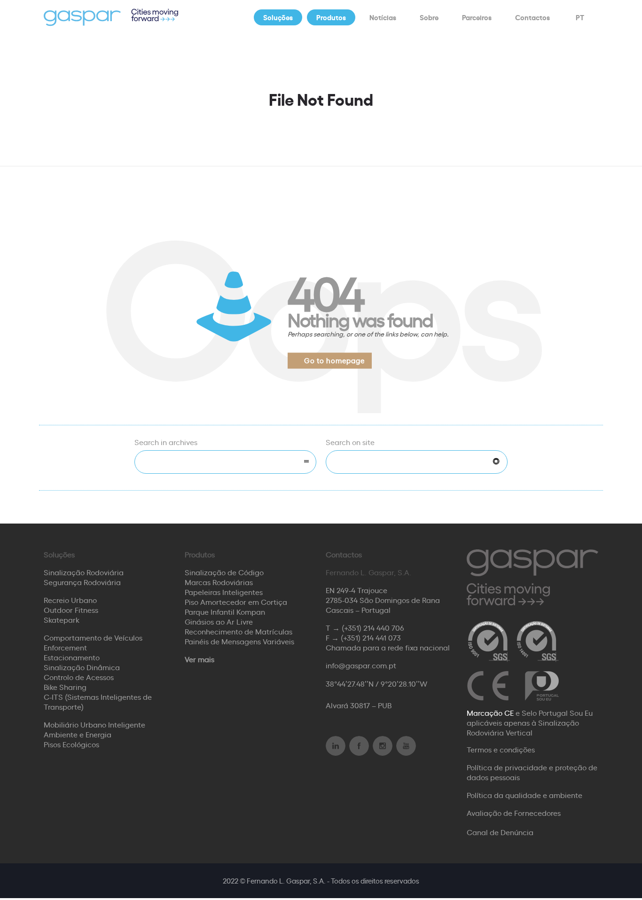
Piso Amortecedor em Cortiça (236, 601)
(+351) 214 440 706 (373, 627)
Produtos (331, 17)
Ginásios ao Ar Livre (219, 621)
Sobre (429, 17)
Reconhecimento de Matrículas (238, 631)
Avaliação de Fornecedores (514, 812)
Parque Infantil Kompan (225, 611)
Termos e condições (501, 749)
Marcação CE (490, 712)
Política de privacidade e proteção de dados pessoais (532, 772)
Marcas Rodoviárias (219, 582)
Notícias (382, 17)
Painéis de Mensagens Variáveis (239, 641)
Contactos (532, 17)
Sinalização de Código (224, 572)
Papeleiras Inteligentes (224, 592)
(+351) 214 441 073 (371, 637)
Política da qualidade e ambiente (524, 795)
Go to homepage (334, 360)
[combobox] (225, 462)
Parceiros (477, 17)
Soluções (278, 17)
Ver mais (199, 659)
